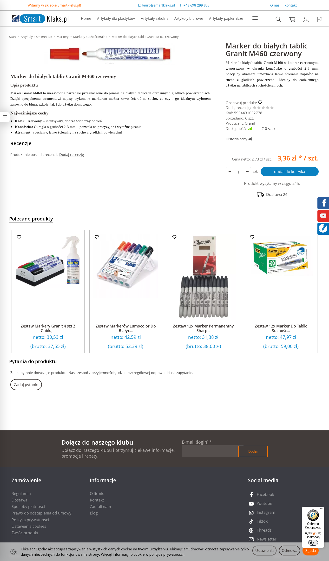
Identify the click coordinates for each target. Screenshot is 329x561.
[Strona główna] (35, 18)
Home (86, 18)
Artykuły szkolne (154, 18)
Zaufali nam (100, 506)
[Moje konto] (306, 19)
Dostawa (19, 500)
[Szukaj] (278, 19)
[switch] (313, 543)
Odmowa (289, 550)
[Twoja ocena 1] (254, 107)
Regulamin (21, 493)
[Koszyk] (292, 19)
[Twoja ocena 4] (267, 107)
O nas (275, 5)
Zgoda (310, 550)
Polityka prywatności (30, 519)
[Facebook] (323, 202)
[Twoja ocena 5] (272, 107)
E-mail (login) (195, 442)
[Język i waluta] (320, 19)
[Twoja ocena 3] (263, 107)
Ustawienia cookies (29, 526)
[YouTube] (323, 215)
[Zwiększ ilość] (230, 171)
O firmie (97, 493)
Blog (94, 513)
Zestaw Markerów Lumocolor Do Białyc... (126, 328)
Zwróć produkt (25, 532)
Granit (250, 123)
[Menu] (321, 510)
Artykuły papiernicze (226, 18)
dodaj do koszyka (289, 171)
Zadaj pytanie (26, 384)
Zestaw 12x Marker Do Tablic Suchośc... (281, 328)
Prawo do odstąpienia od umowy (41, 513)
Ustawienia (264, 550)
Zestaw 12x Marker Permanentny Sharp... (203, 328)
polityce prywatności (166, 554)
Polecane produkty (31, 218)
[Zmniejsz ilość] (247, 171)
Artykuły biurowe (188, 18)
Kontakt (290, 5)
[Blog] (323, 227)
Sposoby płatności (28, 506)
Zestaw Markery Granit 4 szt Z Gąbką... (48, 328)
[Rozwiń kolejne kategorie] (255, 18)
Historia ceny (237, 138)
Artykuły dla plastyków (116, 18)
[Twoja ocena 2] (259, 107)
